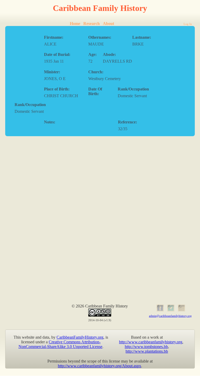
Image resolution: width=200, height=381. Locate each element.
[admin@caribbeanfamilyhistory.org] (181, 310)
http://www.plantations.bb (147, 351)
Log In (188, 23)
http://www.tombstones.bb (146, 346)
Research (91, 23)
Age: (92, 54)
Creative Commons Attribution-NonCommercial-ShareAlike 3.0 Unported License (60, 344)
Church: (95, 72)
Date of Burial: (57, 54)
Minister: (52, 72)
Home (75, 23)
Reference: (127, 122)
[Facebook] (160, 310)
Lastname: (141, 37)
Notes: (49, 122)
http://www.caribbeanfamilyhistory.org (150, 342)
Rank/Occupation (133, 89)
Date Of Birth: (95, 91)
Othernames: (99, 37)
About (108, 23)
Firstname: (53, 37)
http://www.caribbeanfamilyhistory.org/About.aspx (99, 366)
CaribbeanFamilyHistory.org (80, 337)
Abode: (109, 54)
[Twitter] (170, 310)
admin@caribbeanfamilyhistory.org (170, 315)
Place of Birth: (57, 89)
